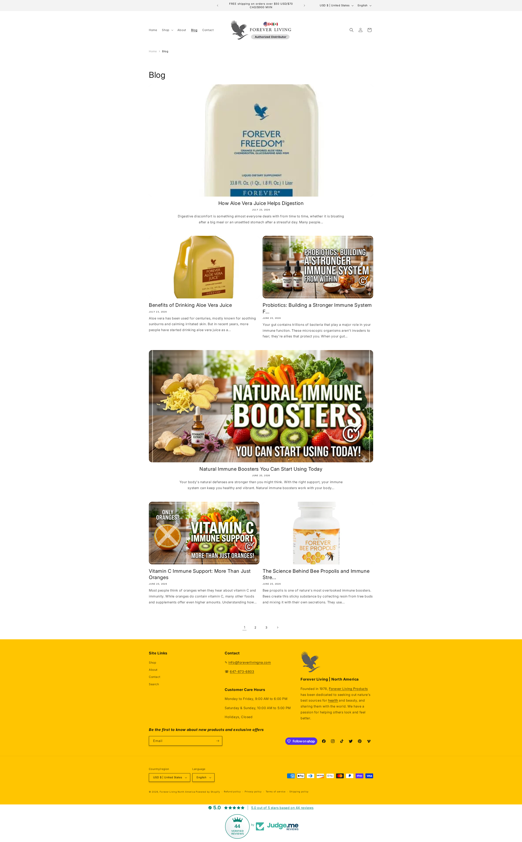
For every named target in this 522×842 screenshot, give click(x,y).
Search (154, 684)
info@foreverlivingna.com (249, 662)
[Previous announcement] (217, 5)
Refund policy (232, 791)
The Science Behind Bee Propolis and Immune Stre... (316, 574)
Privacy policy (253, 791)
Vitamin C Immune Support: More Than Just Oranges (200, 574)
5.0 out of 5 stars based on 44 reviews (282, 808)
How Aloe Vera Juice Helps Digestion (261, 203)
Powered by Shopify (208, 791)
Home (153, 51)
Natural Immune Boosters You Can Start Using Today (260, 469)
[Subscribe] (217, 741)
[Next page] (277, 627)
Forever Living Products (348, 689)
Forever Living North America (177, 791)
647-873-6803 (242, 672)
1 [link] (244, 627)
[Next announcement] (304, 5)
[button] (167, 30)
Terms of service (275, 791)
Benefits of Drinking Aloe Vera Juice (190, 305)
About (153, 669)
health (333, 701)
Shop (152, 662)
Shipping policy (299, 791)
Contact (154, 677)
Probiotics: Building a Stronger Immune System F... (317, 308)
